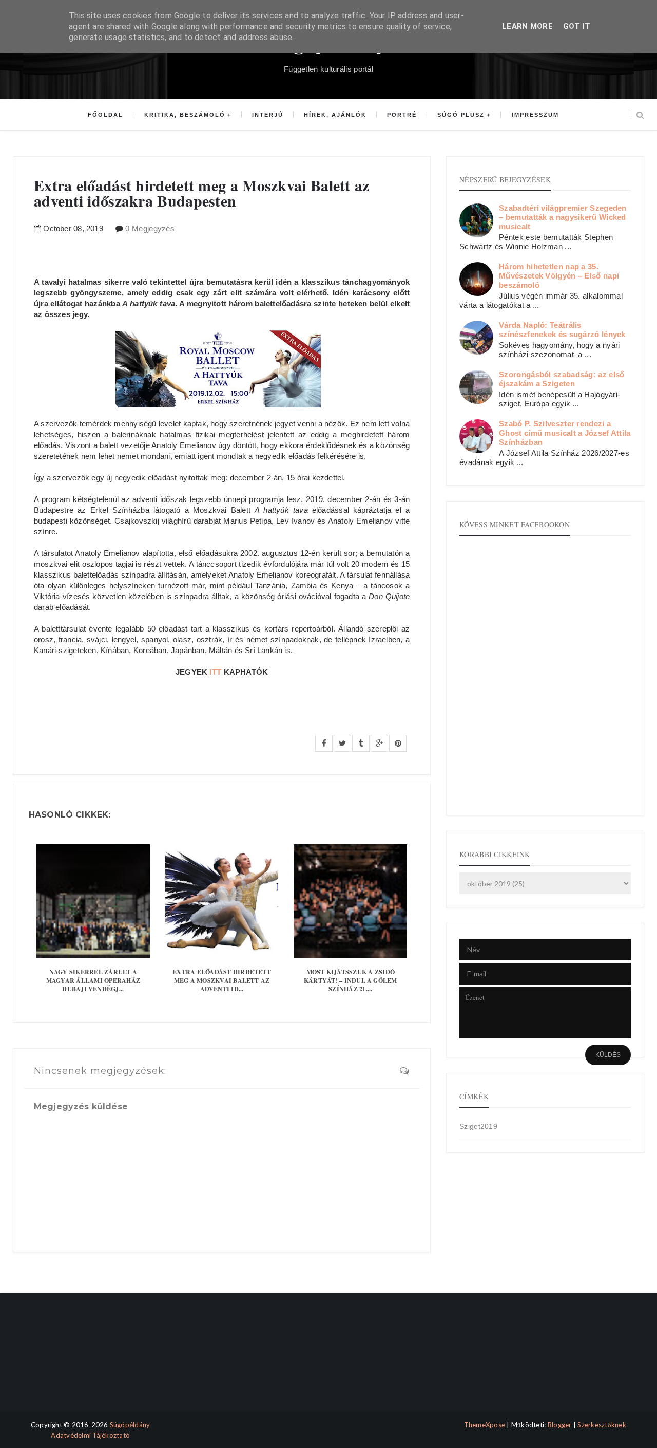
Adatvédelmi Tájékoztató (90, 1435)
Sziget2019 (478, 1126)
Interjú (267, 115)
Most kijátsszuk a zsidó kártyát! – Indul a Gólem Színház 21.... (350, 981)
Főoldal (105, 115)
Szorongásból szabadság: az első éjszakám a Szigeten (561, 379)
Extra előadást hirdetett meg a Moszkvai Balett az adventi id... (221, 981)
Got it (576, 26)
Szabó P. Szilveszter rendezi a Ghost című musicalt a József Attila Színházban (565, 433)
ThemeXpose (485, 1425)
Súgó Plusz (461, 115)
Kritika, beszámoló (184, 115)
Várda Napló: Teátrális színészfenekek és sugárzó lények (562, 330)
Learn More (527, 26)
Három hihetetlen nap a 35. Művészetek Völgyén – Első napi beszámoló (559, 275)
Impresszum (535, 115)
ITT (215, 671)
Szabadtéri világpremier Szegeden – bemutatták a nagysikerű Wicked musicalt (563, 217)
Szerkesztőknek (601, 1425)
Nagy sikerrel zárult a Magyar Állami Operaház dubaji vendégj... (93, 981)
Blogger (560, 1425)
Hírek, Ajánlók (335, 115)
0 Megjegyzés (150, 228)
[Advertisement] (58, 1361)
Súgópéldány (130, 1425)
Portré (402, 115)
